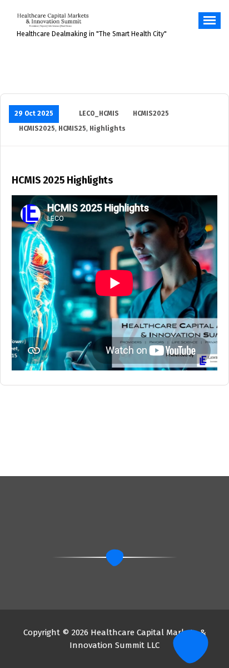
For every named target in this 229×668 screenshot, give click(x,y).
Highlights (107, 128)
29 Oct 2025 (33, 113)
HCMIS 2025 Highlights (62, 180)
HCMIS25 (72, 128)
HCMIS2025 (151, 113)
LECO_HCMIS (99, 113)
